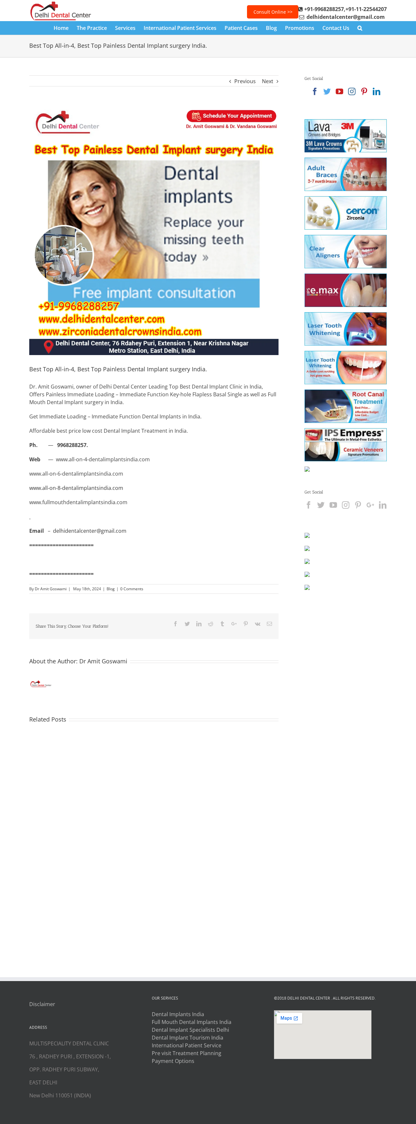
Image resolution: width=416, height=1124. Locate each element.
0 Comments (131, 589)
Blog (111, 589)
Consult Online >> (273, 12)
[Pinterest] (364, 91)
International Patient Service (186, 1045)
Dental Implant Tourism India (187, 1037)
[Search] (360, 27)
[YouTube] (339, 91)
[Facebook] (314, 91)
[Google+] (370, 505)
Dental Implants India (178, 1014)
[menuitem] (65, 27)
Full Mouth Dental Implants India (191, 1022)
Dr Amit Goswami (51, 589)
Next (267, 81)
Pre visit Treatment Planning (186, 1053)
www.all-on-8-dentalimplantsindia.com (76, 488)
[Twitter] (327, 91)
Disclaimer (42, 1004)
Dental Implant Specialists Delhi (190, 1029)
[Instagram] (352, 91)
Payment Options (173, 1061)
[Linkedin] (376, 91)
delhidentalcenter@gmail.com (89, 530)
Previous (245, 81)
